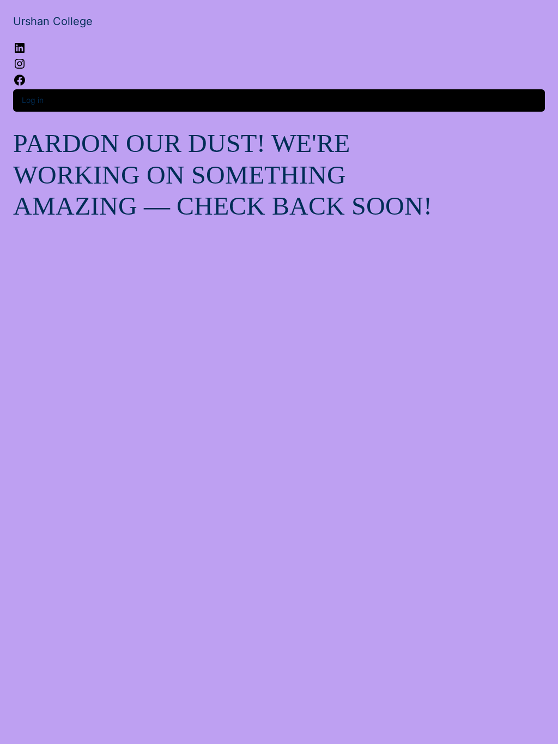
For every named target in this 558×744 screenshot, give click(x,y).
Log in (33, 100)
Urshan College (53, 21)
